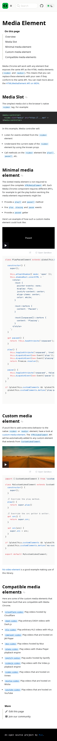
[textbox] (28, 330)
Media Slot (11, 41)
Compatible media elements (20, 57)
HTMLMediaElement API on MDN (22, 83)
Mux (41, 734)
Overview (10, 36)
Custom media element (18, 52)
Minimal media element (18, 46)
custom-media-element (13, 434)
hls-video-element (11, 569)
